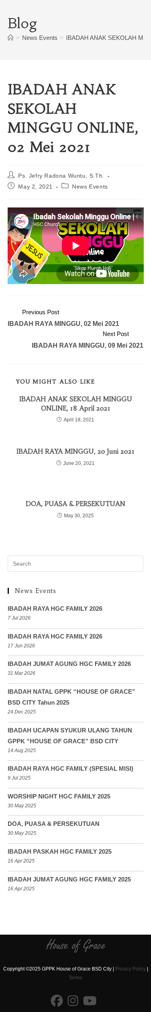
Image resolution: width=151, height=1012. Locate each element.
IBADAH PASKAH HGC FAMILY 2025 (60, 851)
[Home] (11, 37)
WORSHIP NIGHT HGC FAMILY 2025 (59, 796)
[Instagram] (73, 1001)
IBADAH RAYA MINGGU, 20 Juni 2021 (75, 451)
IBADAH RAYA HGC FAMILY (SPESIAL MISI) (70, 768)
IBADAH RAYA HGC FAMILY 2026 (55, 608)
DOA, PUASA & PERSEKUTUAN (75, 504)
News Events (90, 186)
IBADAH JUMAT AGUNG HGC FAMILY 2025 (69, 879)
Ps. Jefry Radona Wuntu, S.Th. (61, 175)
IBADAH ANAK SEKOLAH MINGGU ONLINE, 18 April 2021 (75, 403)
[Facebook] (57, 1001)
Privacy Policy (130, 969)
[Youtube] (90, 1001)
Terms (75, 978)
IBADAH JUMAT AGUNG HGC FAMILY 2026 (69, 663)
